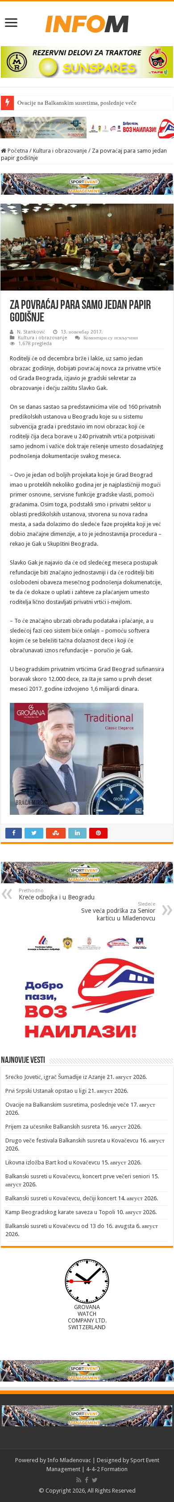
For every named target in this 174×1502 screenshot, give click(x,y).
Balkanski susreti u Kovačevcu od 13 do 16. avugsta (70, 1226)
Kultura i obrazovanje (60, 150)
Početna (17, 150)
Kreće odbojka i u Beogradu (57, 894)
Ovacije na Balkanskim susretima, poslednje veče (77, 102)
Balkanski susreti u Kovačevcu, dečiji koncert (60, 1198)
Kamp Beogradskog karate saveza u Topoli (60, 1212)
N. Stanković (31, 332)
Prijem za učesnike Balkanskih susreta (52, 1126)
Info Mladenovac (69, 1460)
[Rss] (78, 1480)
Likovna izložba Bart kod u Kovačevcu (52, 1162)
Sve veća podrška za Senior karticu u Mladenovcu (118, 911)
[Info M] (87, 22)
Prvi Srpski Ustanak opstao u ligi (46, 1090)
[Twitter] (95, 1480)
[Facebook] (86, 1480)
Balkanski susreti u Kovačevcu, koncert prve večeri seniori (77, 1176)
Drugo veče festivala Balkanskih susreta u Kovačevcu (71, 1140)
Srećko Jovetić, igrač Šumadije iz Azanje (55, 1077)
